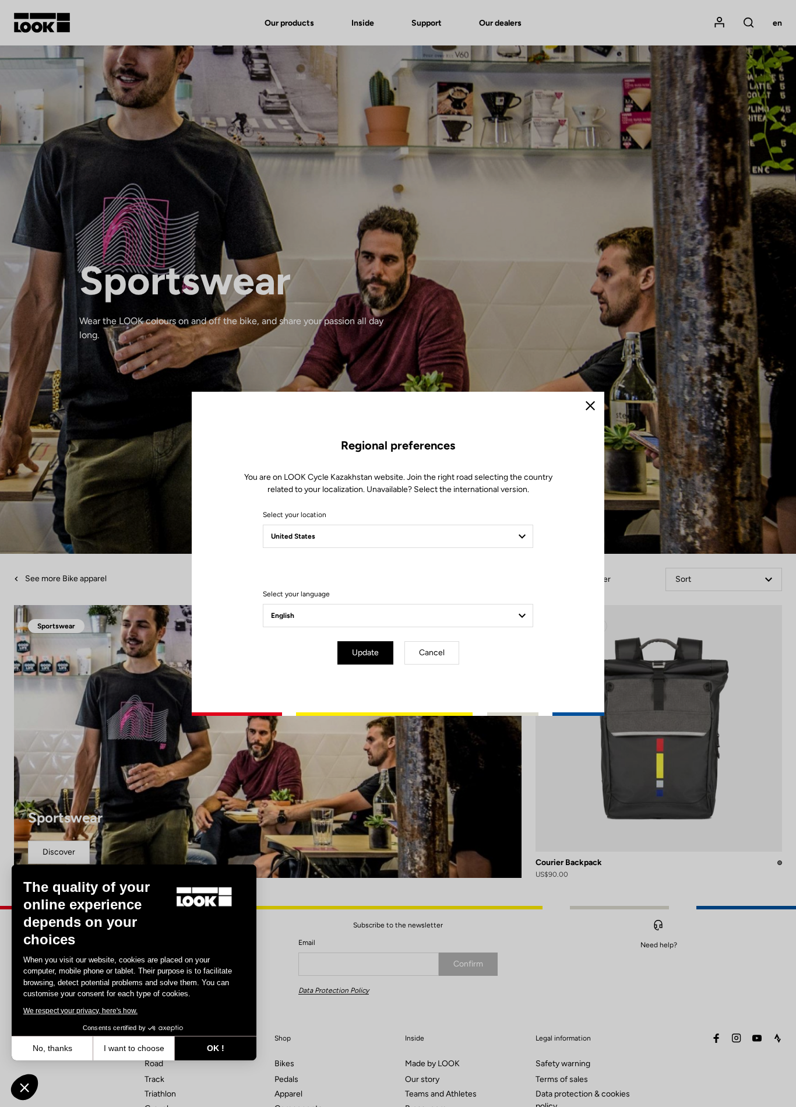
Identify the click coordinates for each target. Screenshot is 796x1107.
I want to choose (134, 1048)
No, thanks (52, 1048)
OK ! (215, 1048)
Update (365, 653)
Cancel (432, 653)
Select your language (296, 594)
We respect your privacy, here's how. (80, 1011)
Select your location (294, 515)
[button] (24, 1087)
